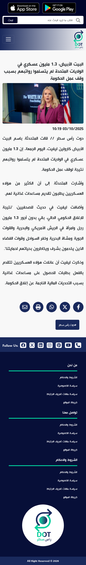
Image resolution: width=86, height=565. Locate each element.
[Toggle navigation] (8, 39)
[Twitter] (63, 308)
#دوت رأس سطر (67, 324)
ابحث (10, 20)
